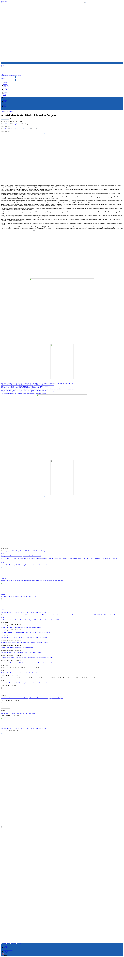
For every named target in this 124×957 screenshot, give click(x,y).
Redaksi (5, 947)
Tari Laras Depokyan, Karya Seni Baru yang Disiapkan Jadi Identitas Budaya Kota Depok (25, 683)
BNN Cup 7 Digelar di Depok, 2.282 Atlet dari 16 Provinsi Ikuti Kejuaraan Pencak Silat (25, 728)
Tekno (5, 89)
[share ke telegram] (19, 124)
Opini (4, 93)
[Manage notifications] (3, 954)
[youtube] (18, 75)
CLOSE (2, 65)
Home (5, 82)
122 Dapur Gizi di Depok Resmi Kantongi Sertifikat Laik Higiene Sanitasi (21, 673)
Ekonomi (6, 88)
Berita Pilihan (9, 111)
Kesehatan (6, 91)
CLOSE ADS (4, 1)
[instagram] (13, 75)
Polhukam (6, 86)
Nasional (5, 85)
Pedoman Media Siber (7, 950)
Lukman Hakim (5, 119)
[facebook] (3, 75)
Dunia (5, 84)
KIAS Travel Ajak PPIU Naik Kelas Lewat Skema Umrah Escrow (18, 713)
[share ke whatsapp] (13, 124)
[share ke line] (23, 124)
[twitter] (8, 75)
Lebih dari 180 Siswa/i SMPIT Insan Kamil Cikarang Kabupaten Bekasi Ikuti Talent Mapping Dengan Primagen (32, 698)
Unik (4, 95)
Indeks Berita (6, 952)
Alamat (5, 948)
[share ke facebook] (3, 124)
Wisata (5, 92)
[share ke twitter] (8, 124)
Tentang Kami (6, 946)
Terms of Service (6, 951)
